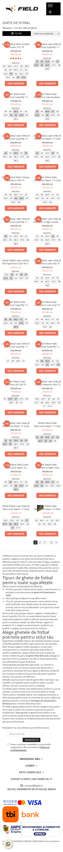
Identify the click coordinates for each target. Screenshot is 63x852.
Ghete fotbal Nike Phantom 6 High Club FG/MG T (47, 466)
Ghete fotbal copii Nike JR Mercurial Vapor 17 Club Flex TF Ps (16, 507)
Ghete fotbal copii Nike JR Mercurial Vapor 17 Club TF (47, 137)
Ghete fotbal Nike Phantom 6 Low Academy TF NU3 (47, 96)
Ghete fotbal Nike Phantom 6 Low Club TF (47, 303)
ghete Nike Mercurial (38, 655)
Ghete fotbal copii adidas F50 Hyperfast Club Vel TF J (16, 262)
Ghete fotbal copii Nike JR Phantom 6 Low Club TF (47, 262)
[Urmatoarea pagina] (56, 542)
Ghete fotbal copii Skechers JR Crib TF (15, 383)
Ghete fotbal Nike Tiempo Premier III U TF (16, 46)
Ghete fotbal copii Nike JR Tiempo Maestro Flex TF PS (47, 383)
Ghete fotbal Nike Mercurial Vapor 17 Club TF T (47, 179)
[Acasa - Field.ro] (22, 9)
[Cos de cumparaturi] (50, 12)
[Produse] (50, 6)
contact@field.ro (33, 785)
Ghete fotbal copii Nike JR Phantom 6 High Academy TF (47, 220)
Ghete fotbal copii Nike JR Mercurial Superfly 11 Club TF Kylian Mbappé (16, 220)
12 (51, 542)
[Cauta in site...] (49, 18)
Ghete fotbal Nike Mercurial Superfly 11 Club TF (15, 96)
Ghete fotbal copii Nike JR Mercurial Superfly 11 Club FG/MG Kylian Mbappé (47, 46)
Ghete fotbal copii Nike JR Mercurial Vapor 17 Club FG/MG (16, 424)
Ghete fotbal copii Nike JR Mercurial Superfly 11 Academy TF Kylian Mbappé (16, 137)
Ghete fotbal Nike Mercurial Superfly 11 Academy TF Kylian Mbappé (47, 345)
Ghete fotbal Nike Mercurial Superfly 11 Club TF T (15, 303)
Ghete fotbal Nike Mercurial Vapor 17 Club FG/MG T (47, 424)
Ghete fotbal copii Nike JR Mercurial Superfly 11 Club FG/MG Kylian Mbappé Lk (16, 345)
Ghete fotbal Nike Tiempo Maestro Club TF (16, 179)
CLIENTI (30, 765)
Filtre (18, 33)
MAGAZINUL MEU (30, 758)
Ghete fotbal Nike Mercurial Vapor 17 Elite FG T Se (47, 507)
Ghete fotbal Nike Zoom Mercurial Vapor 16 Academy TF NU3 (16, 466)
